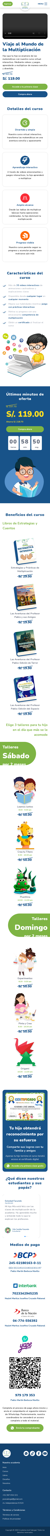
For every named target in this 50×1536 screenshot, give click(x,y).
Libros (5, 1475)
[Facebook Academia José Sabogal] (38, 1453)
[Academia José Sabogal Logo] (25, 5)
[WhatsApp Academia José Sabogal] (26, 1453)
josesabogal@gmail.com (12, 1499)
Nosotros (6, 1483)
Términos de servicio (11, 1515)
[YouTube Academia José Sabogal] (45, 1453)
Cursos (5, 1471)
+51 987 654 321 (10, 1495)
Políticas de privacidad (11, 1519)
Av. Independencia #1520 (13, 1503)
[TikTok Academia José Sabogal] (32, 1453)
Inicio (5, 1467)
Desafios (6, 1479)
